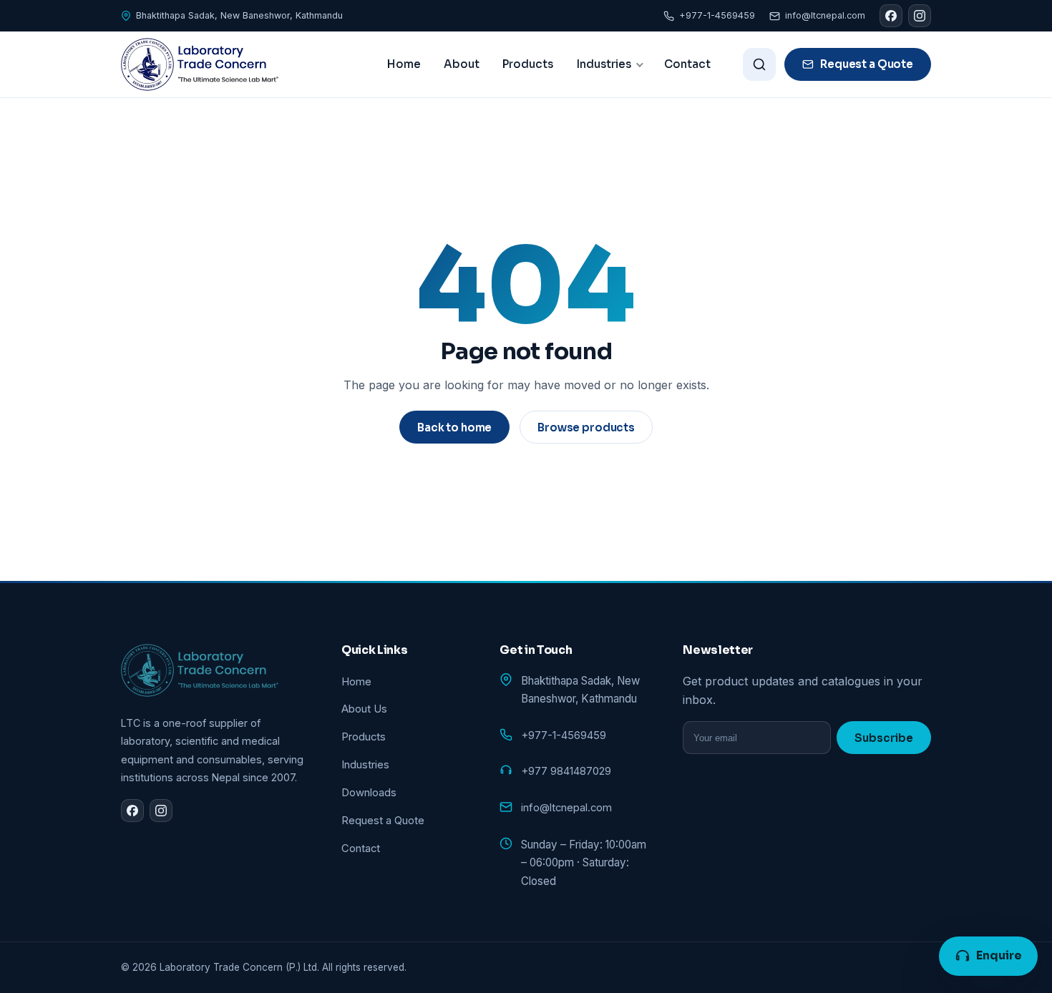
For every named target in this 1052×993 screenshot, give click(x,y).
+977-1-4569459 (717, 15)
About (461, 64)
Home (404, 64)
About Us (364, 709)
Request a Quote (866, 64)
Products (527, 64)
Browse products (586, 427)
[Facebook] (891, 15)
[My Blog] (199, 64)
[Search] (759, 64)
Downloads (368, 792)
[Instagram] (919, 15)
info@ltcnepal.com (825, 15)
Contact (687, 64)
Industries (603, 64)
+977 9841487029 (566, 771)
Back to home (454, 427)
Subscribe (883, 738)
